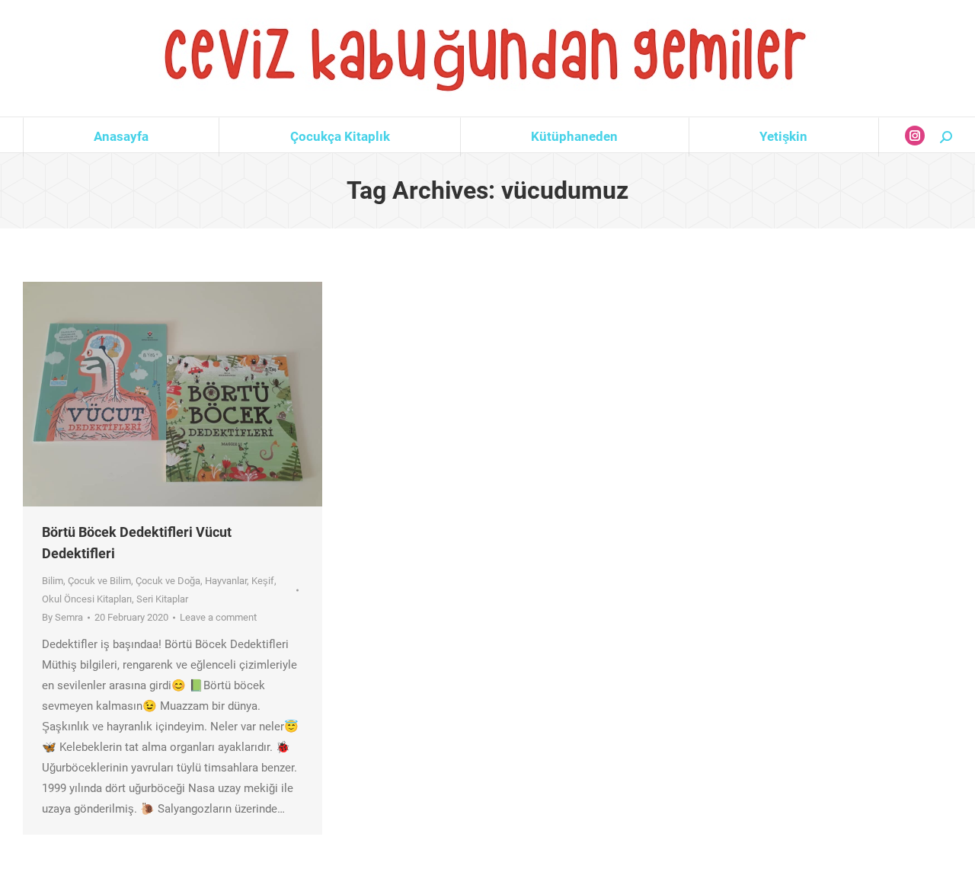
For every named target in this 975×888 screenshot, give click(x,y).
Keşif (262, 580)
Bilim (52, 580)
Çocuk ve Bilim (99, 580)
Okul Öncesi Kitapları (87, 599)
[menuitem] (121, 136)
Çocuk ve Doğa (168, 580)
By (62, 617)
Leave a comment (218, 617)
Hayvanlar (226, 580)
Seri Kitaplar (162, 599)
